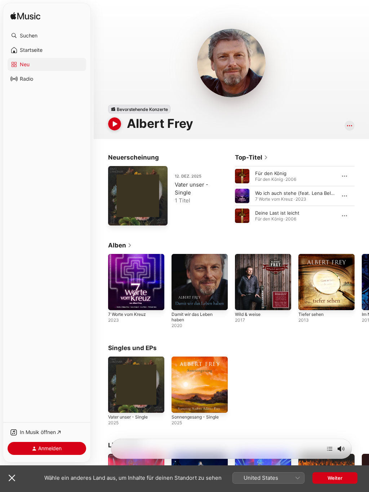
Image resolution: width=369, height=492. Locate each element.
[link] (251, 157)
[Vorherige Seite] (228, 196)
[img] (25, 16)
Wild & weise (248, 314)
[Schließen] (12, 478)
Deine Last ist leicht (277, 213)
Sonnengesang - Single (195, 417)
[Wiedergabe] (114, 123)
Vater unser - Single (128, 417)
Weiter (335, 478)
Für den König (270, 173)
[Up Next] (329, 449)
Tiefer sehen (311, 314)
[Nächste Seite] (362, 196)
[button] (47, 36)
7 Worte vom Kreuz (127, 314)
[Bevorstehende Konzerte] (139, 109)
